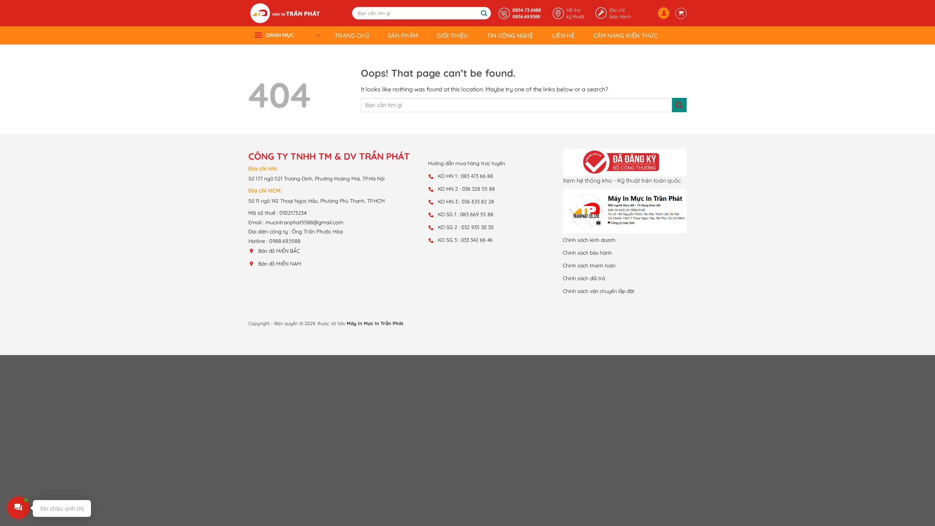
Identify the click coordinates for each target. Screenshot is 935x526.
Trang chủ (352, 35)
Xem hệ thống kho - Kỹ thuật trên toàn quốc (622, 180)
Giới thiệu (452, 35)
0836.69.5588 (526, 16)
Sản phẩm (403, 35)
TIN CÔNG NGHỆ (510, 35)
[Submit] (484, 13)
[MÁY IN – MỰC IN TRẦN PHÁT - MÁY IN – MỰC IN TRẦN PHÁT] (284, 13)
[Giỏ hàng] (681, 13)
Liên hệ (563, 35)
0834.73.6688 (526, 10)
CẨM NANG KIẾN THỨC (625, 35)
